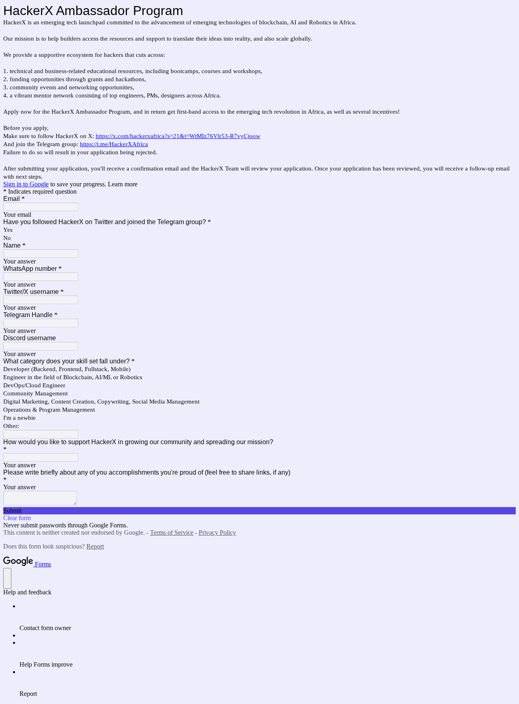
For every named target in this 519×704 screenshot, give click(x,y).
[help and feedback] (7, 578)
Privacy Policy (217, 532)
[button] (259, 510)
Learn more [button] (122, 184)
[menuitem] (267, 617)
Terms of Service (171, 532)
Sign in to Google (26, 184)
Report (95, 546)
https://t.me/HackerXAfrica (114, 144)
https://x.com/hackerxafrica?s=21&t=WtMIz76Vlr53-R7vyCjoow (178, 136)
